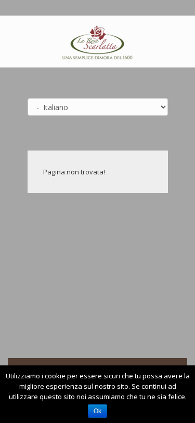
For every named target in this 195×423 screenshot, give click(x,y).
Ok (97, 411)
